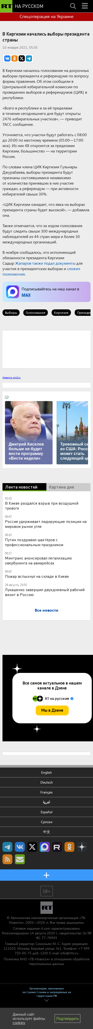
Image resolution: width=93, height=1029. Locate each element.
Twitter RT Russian (32, 847)
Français (46, 792)
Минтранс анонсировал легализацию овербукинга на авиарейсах (38, 560)
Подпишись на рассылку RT (20, 859)
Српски (46, 821)
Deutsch (46, 782)
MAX (26, 294)
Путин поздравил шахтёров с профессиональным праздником (34, 542)
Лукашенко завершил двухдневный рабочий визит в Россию (45, 592)
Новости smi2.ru (11, 377)
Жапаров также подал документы (45, 263)
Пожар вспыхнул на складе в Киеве (37, 576)
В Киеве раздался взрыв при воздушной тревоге (41, 505)
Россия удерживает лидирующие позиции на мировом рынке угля (46, 524)
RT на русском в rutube (57, 847)
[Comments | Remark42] (46, 348)
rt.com (45, 928)
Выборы (11, 312)
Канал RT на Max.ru (45, 847)
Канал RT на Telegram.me (7, 847)
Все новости (46, 610)
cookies (19, 1023)
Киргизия (61, 312)
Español (46, 812)
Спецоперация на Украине (46, 16)
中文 (46, 831)
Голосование (35, 312)
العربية (46, 802)
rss (7, 859)
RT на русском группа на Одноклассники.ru (69, 847)
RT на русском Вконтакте (20, 847)
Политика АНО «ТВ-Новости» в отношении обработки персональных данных (47, 961)
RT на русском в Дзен (82, 847)
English (46, 772)
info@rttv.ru (69, 953)
